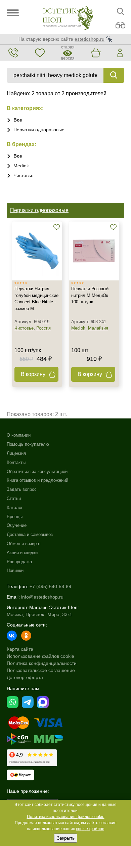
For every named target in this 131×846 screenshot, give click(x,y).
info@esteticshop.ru (42, 597)
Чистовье (23, 175)
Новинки (15, 570)
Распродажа (19, 561)
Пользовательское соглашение (41, 670)
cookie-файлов (90, 828)
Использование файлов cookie (40, 656)
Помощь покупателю (28, 444)
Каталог (15, 507)
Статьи (14, 498)
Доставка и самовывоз (30, 534)
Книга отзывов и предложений (37, 480)
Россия (43, 328)
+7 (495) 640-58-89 (50, 586)
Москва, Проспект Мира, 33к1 (39, 614)
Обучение (17, 525)
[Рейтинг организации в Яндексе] (32, 757)
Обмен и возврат (24, 543)
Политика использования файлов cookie (65, 816)
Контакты (16, 462)
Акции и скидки (22, 552)
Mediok (21, 165)
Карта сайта (20, 649)
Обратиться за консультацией (37, 471)
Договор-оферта (25, 677)
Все (17, 120)
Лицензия (16, 453)
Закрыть (66, 838)
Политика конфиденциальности (42, 663)
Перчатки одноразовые (38, 129)
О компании (19, 435)
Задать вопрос (22, 489)
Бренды (15, 516)
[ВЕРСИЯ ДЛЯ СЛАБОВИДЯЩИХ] (120, 25)
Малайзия (98, 328)
